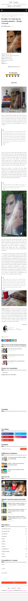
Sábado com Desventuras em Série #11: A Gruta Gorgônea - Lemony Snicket (17, 504)
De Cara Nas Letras (6, 26)
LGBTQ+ (14, 541)
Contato (19, 588)
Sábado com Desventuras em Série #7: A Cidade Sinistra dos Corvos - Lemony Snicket (17, 518)
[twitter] (20, 434)
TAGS (14, 554)
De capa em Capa (14, 531)
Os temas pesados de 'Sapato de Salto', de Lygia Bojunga (17, 458)
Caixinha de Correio (14, 528)
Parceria (14, 546)
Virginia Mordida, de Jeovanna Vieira (16, 354)
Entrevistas (14, 536)
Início (9, 588)
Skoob (19, 66)
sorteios (14, 556)
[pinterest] (7, 437)
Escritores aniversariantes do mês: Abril (16, 470)
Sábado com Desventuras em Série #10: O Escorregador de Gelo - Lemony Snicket (17, 511)
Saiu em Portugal (14, 551)
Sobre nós (13, 588)
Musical (14, 544)
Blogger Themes (23, 590)
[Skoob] (20, 440)
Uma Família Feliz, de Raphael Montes (16, 361)
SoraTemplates (9, 590)
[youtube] (7, 440)
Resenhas (9, 14)
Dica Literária (14, 533)
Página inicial (4, 14)
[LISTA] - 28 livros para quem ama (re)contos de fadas (16, 464)
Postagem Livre (14, 549)
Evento (14, 538)
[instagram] (20, 437)
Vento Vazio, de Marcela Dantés (15, 348)
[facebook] (7, 434)
